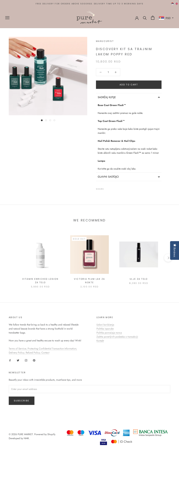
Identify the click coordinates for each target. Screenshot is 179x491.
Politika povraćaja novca (109, 332)
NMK (26, 438)
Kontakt (100, 340)
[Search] (145, 18)
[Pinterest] (116, 188)
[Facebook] (107, 188)
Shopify (51, 434)
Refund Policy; (33, 352)
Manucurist (105, 41)
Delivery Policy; (17, 352)
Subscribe (21, 400)
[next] (168, 258)
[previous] (11, 258)
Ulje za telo (139, 278)
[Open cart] (152, 18)
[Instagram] (26, 360)
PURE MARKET (25, 434)
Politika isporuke (105, 328)
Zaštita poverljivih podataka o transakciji (117, 336)
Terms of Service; (18, 348)
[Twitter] (112, 188)
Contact (45, 352)
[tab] (129, 97)
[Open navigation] (7, 17)
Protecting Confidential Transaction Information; (52, 348)
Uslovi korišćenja (105, 324)
